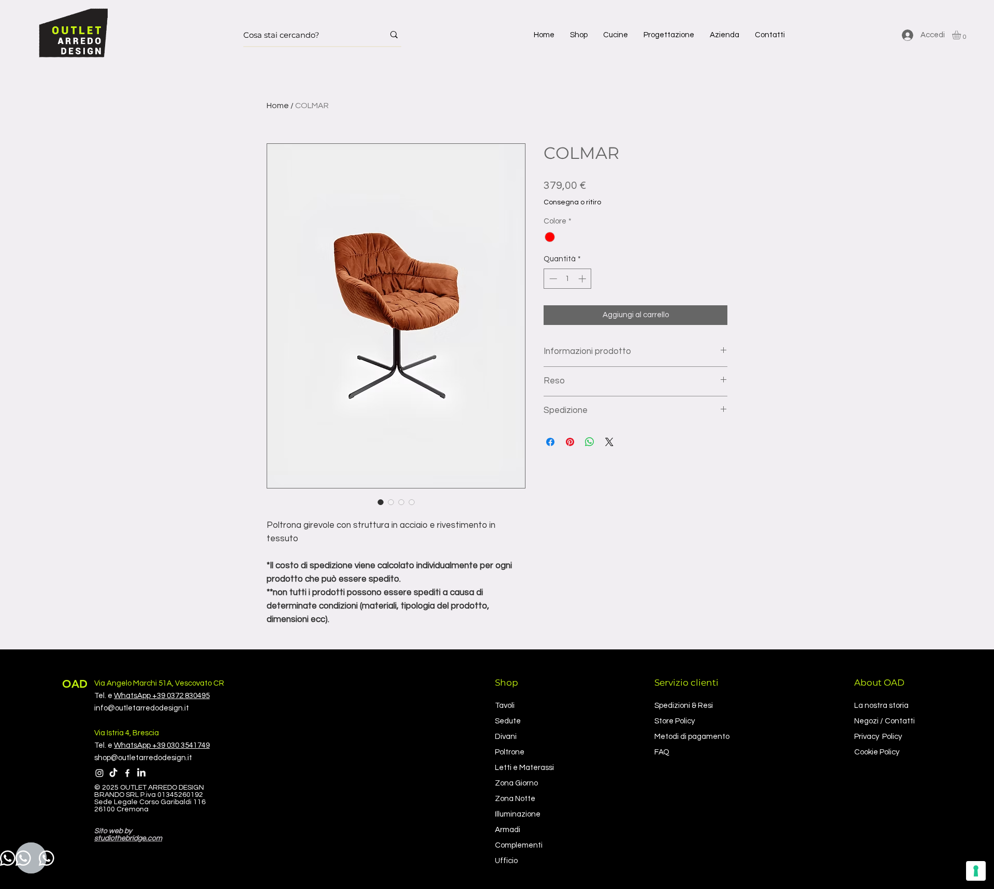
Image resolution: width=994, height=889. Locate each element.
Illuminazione (517, 814)
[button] (578, 35)
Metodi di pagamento (691, 736)
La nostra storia (881, 705)
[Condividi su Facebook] (550, 442)
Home (278, 105)
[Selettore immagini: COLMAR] (380, 502)
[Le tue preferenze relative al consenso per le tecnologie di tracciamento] (976, 871)
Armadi (507, 830)
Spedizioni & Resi (683, 705)
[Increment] (583, 278)
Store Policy (674, 721)
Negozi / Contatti (884, 721)
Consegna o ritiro (572, 202)
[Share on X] (609, 442)
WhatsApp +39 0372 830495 (162, 696)
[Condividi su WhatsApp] (589, 442)
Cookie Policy (876, 752)
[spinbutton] (567, 278)
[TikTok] (113, 773)
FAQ (661, 752)
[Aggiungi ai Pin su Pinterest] (570, 442)
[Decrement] (552, 278)
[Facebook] (127, 773)
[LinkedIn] (141, 773)
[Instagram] (99, 773)
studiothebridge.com (128, 838)
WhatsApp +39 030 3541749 (162, 745)
